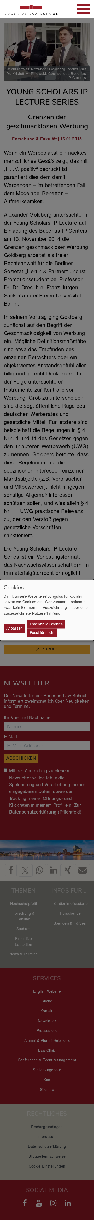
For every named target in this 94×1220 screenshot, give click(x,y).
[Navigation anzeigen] (83, 9)
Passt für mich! (42, 632)
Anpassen (14, 628)
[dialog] (47, 610)
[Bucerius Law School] (31, 9)
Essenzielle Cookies (46, 623)
